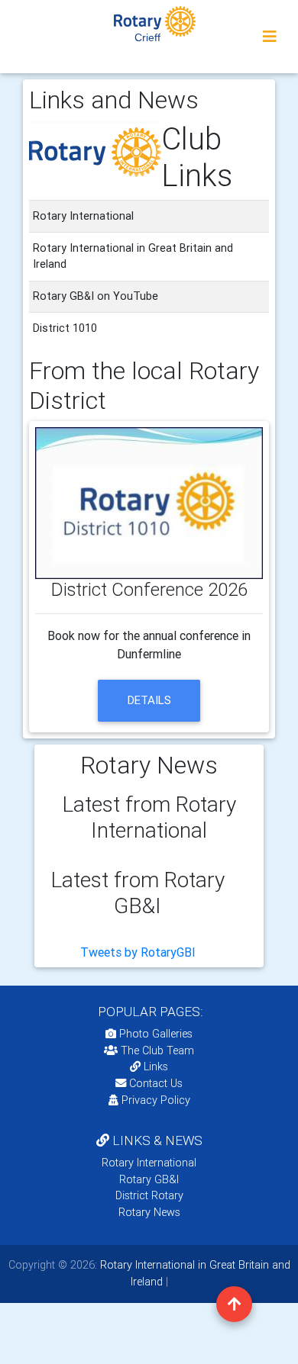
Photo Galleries (154, 1034)
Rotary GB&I (149, 1179)
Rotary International (149, 1162)
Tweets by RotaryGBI (138, 952)
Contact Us (154, 1083)
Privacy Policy (155, 1100)
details (149, 700)
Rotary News (149, 1212)
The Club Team (157, 1050)
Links (156, 1066)
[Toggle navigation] (270, 36)
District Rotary (149, 1195)
